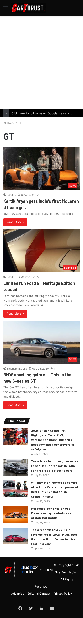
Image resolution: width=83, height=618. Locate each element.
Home (10, 123)
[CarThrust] (28, 8)
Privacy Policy (62, 593)
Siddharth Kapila (17, 368)
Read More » (15, 222)
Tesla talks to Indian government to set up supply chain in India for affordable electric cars (55, 465)
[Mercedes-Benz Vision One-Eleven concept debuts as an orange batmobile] (15, 514)
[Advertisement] (41, 61)
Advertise (17, 593)
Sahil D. (11, 195)
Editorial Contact (38, 593)
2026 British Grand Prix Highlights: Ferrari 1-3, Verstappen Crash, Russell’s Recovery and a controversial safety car (52, 440)
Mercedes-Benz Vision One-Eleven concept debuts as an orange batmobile (52, 513)
